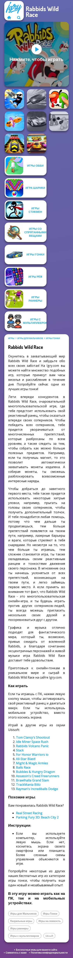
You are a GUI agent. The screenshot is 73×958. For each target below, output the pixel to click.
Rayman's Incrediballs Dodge (37, 789)
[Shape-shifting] (14, 121)
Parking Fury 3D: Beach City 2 (37, 817)
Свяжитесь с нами (16, 952)
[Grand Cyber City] (36, 121)
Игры (11, 338)
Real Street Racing (29, 813)
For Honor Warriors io (32, 754)
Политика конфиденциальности (49, 952)
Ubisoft (49, 935)
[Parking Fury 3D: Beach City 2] (36, 143)
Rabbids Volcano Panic (32, 746)
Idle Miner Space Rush (32, 742)
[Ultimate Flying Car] (36, 99)
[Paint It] (59, 99)
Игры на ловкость (50, 921)
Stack (20, 750)
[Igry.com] (9, 17)
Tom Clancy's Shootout (33, 737)
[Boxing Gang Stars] (59, 121)
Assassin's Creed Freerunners (37, 776)
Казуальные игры (21, 921)
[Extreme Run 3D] (14, 143)
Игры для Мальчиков (30, 338)
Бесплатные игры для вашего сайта (36, 949)
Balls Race (23, 767)
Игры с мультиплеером (24, 935)
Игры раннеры (19, 928)
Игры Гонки (53, 338)
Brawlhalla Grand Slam (32, 780)
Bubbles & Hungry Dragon (35, 772)
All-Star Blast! (25, 759)
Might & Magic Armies (32, 763)
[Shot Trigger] (14, 99)
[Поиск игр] (19, 17)
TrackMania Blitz (28, 784)
